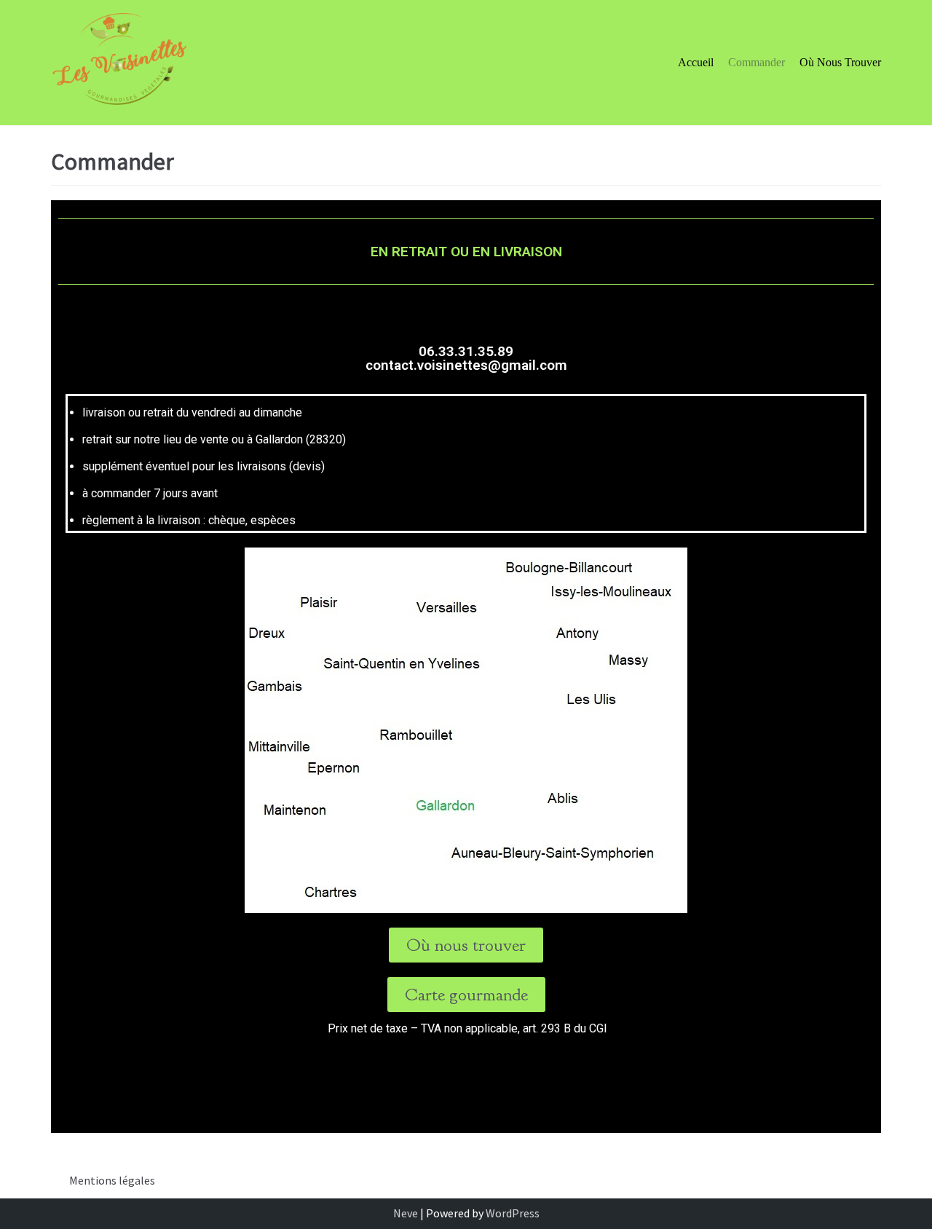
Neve (405, 1213)
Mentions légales (112, 1180)
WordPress (513, 1213)
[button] (466, 945)
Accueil (696, 62)
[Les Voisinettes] (121, 62)
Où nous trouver (840, 62)
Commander (756, 62)
